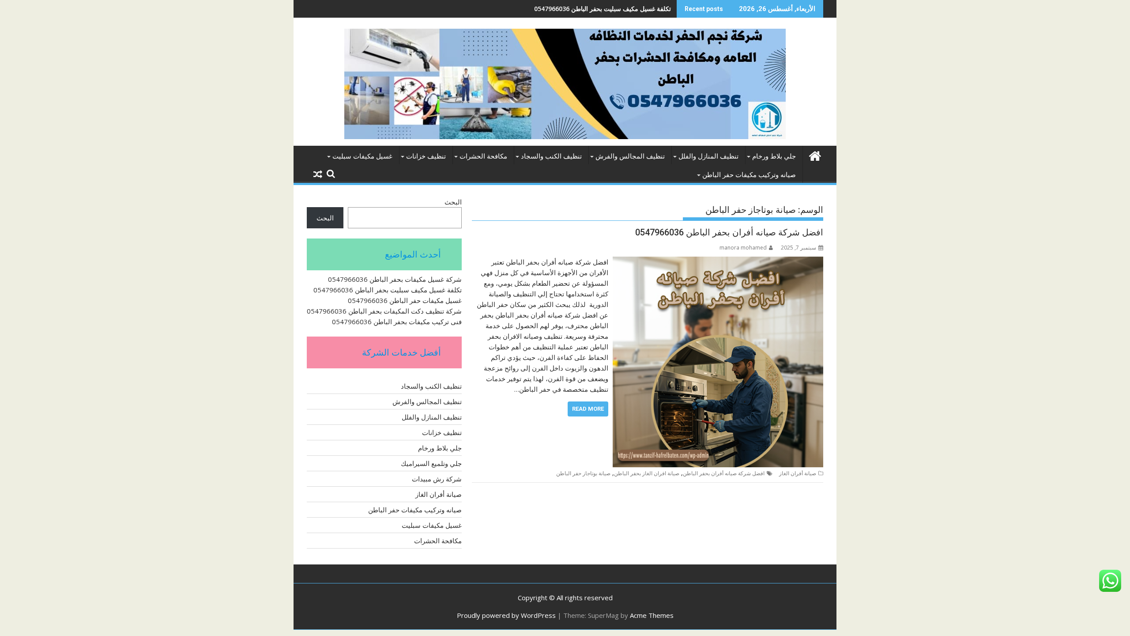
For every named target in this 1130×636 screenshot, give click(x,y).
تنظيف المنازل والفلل (708, 156)
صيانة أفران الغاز (797, 473)
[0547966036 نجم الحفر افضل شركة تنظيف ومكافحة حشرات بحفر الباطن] (814, 155)
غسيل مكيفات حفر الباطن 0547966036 (405, 300)
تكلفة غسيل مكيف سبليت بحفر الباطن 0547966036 (602, 8)
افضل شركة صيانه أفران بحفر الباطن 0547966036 (729, 232)
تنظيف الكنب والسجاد (551, 156)
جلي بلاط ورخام (774, 156)
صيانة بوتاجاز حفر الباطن (583, 473)
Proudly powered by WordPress (506, 615)
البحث (453, 201)
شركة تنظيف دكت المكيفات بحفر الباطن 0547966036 (384, 311)
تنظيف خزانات (426, 156)
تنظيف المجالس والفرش (630, 156)
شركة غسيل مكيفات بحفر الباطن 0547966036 (395, 279)
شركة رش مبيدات (437, 478)
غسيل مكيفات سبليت (362, 156)
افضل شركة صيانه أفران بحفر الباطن (724, 473)
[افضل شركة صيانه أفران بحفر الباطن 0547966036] (718, 261)
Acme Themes (652, 615)
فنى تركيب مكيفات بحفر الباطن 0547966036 (397, 321)
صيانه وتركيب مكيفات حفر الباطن (749, 175)
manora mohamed (743, 247)
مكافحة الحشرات (483, 156)
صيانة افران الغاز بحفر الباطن (646, 473)
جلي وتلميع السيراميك (431, 463)
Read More (588, 408)
